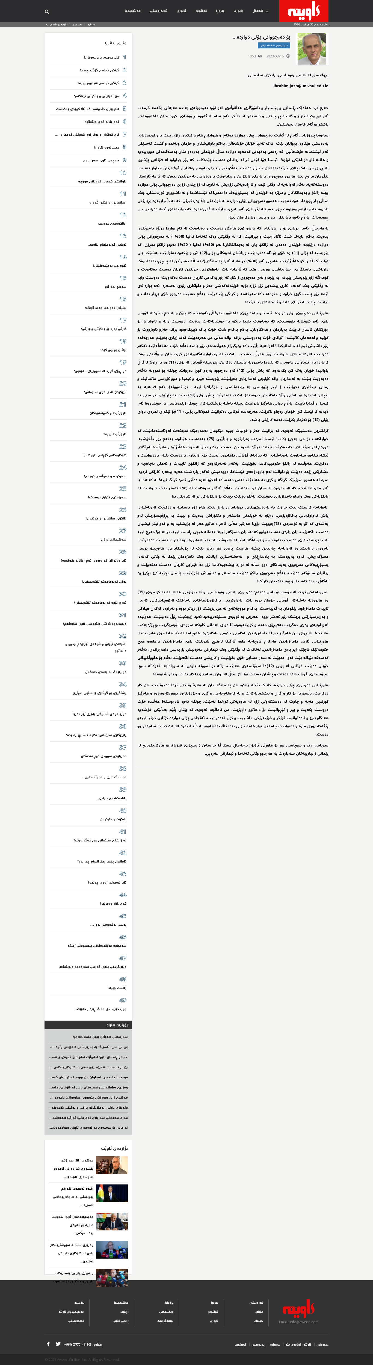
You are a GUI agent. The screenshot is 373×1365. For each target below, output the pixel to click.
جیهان (258, 1320)
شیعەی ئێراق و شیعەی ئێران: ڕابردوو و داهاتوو (95, 647)
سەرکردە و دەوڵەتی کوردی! (105, 476)
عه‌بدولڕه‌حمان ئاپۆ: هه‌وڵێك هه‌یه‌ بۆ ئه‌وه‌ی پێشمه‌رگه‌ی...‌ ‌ (72, 1225)
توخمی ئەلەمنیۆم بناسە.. (107, 245)
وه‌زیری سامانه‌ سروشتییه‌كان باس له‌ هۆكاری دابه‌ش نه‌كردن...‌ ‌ (71, 1253)
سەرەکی (322, 1344)
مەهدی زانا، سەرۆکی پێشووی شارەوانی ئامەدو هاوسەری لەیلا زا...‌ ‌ (73, 1169)
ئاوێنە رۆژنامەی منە (56, 24)
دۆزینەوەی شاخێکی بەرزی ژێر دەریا (99, 714)
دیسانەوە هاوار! (106, 147)
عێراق (259, 1311)
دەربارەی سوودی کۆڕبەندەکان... (102, 756)
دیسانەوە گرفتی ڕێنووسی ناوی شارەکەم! (94, 624)
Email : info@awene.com (298, 1321)
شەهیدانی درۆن (113, 539)
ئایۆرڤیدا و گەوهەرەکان (108, 413)
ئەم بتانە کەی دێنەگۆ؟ (102, 122)
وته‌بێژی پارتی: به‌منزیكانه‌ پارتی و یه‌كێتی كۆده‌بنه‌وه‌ (88, 1108)
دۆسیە (79, 1302)
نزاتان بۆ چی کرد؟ (113, 350)
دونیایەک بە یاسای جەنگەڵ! (105, 672)
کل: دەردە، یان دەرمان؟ (101, 57)
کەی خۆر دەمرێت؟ (113, 904)
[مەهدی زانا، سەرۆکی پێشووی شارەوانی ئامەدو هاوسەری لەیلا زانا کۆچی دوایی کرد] (112, 1165)
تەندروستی (158, 11)
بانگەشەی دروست (112, 223)
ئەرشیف (240, 1344)
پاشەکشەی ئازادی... (111, 798)
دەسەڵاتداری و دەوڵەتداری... (104, 777)
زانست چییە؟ (117, 988)
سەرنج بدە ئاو (115, 287)
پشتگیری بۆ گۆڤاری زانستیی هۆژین (99, 693)
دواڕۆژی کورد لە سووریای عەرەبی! (100, 371)
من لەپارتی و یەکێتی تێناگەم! (96, 96)
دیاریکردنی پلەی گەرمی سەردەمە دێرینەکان (92, 967)
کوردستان (256, 1302)
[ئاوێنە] (303, 11)
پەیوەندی (77, 24)
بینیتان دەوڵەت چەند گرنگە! (105, 308)
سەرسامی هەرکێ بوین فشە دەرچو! (100, 1037)
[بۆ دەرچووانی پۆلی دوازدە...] (312, 49)
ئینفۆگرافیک (165, 1320)
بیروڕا (220, 11)
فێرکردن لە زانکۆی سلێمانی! (105, 392)
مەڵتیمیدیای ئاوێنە (71, 1311)
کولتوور (201, 11)
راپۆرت (238, 11)
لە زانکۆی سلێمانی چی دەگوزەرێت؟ (99, 840)
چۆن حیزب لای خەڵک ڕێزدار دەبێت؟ (101, 1009)
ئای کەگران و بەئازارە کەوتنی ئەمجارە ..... (87, 135)
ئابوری (181, 11)
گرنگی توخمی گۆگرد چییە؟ (99, 70)
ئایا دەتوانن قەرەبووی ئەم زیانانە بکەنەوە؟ (93, 561)
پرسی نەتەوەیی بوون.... (108, 925)
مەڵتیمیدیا (133, 11)
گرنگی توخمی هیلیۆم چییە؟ (98, 83)
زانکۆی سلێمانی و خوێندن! (106, 518)
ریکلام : (83, 1344)
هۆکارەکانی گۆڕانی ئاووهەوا (104, 455)
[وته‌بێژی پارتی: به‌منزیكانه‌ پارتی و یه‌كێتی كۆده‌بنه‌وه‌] (112, 1278)
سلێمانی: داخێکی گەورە (107, 202)
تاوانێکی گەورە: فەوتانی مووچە (102, 181)
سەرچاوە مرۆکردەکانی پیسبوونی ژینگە (96, 946)
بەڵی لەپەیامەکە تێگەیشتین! (104, 582)
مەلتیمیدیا (121, 1302)
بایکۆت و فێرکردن (113, 819)
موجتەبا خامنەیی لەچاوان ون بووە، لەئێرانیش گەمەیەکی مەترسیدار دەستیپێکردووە (64, 1077)
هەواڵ (258, 11)
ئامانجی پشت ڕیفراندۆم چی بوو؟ (101, 861)
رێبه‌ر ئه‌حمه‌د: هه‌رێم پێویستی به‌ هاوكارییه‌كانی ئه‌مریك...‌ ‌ (73, 1197)
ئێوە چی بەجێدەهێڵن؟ (109, 266)
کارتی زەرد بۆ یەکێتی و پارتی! (103, 329)
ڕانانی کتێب (121, 1320)
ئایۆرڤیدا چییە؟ (114, 434)
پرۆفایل (168, 1302)
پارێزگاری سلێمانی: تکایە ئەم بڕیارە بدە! (96, 735)
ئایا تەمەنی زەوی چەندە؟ (107, 882)
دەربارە (91, 24)
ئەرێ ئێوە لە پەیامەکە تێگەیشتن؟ (100, 603)
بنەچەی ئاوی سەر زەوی (101, 160)
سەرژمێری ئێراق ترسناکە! (107, 497)
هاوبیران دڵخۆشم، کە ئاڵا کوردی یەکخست (87, 109)
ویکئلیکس (166, 1311)
